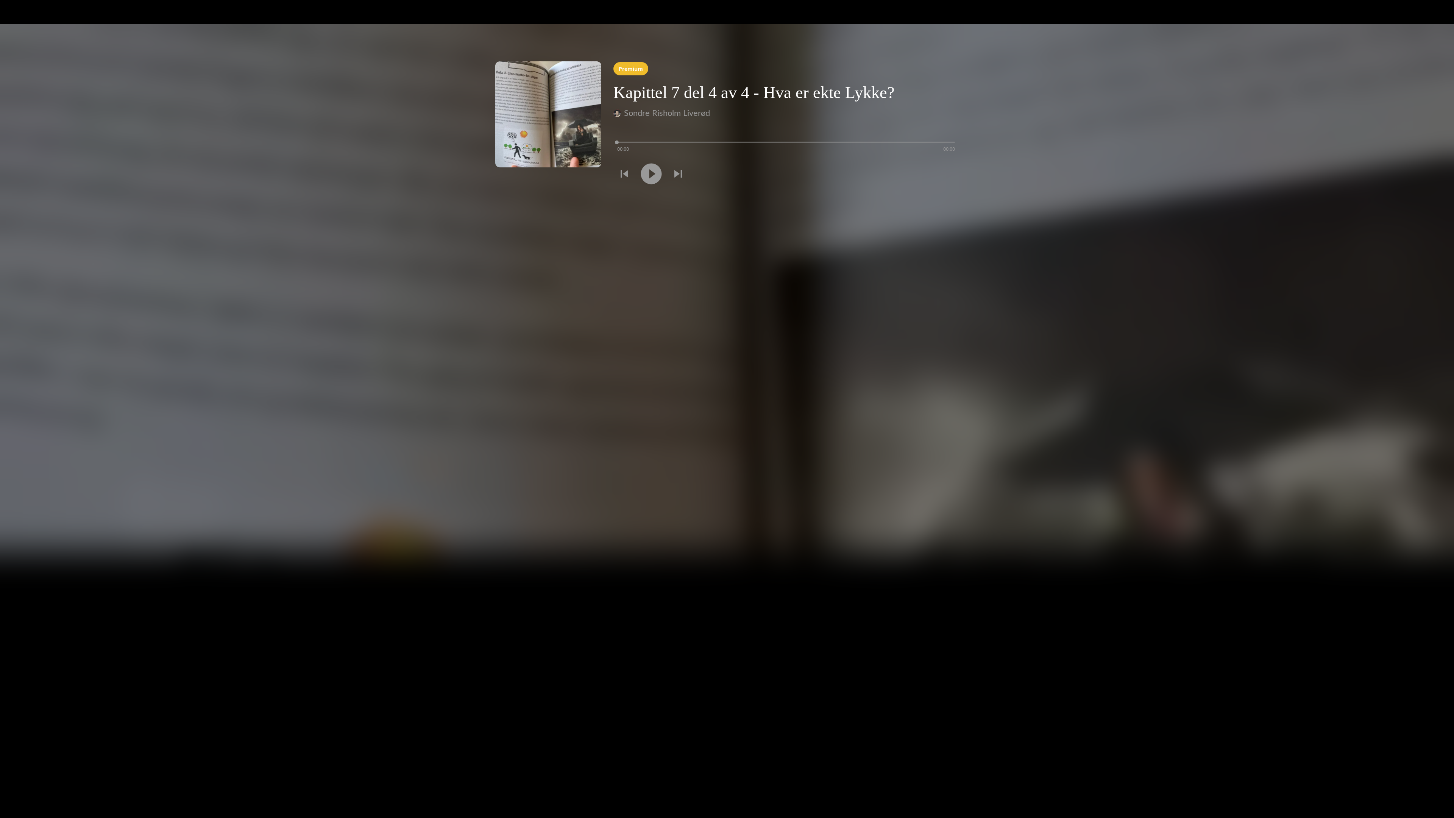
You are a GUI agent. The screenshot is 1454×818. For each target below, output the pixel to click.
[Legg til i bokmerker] (950, 175)
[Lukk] (15, 12)
